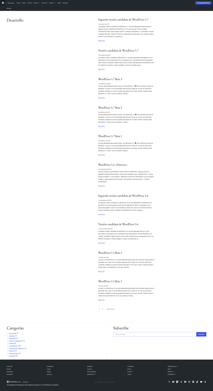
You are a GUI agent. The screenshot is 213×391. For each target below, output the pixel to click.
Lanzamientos (13, 346)
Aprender (89, 366)
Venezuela (25, 382)
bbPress (171, 371)
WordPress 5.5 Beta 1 (110, 281)
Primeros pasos (14, 353)
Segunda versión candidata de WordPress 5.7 (123, 19)
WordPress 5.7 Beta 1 (110, 136)
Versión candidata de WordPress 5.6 (118, 224)
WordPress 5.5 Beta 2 (110, 253)
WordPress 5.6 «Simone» (112, 165)
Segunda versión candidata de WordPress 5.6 (123, 196)
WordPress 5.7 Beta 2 (110, 108)
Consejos (12, 336)
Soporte (89, 369)
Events (129, 369)
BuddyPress (172, 374)
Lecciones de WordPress (16, 348)
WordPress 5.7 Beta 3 (110, 79)
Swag (129, 374)
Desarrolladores (91, 371)
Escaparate (50, 366)
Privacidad (9, 374)
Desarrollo (12, 338)
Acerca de (9, 366)
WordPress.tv (91, 374)
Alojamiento (10, 371)
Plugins (49, 371)
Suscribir (201, 334)
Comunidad (12, 333)
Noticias (9, 8)
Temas (49, 369)
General (11, 343)
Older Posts (110, 309)
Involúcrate (130, 366)
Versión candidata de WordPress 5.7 (118, 50)
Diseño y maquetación (16, 341)
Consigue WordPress (203, 3)
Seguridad (12, 356)
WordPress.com (173, 366)
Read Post (101, 41)
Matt (170, 369)
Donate (130, 371)
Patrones (49, 374)
